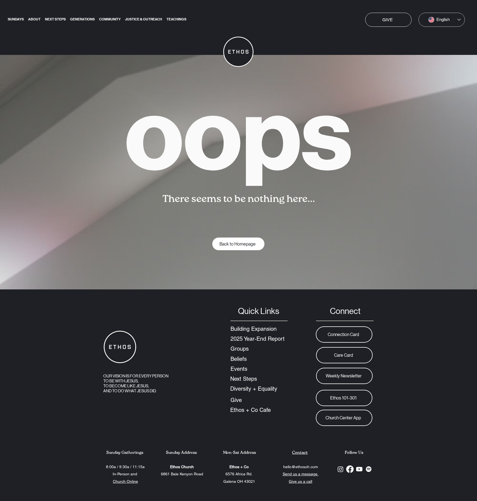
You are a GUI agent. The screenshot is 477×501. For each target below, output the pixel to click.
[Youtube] (359, 469)
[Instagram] (340, 469)
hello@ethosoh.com (300, 467)
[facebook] (350, 469)
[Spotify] (368, 469)
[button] (55, 17)
